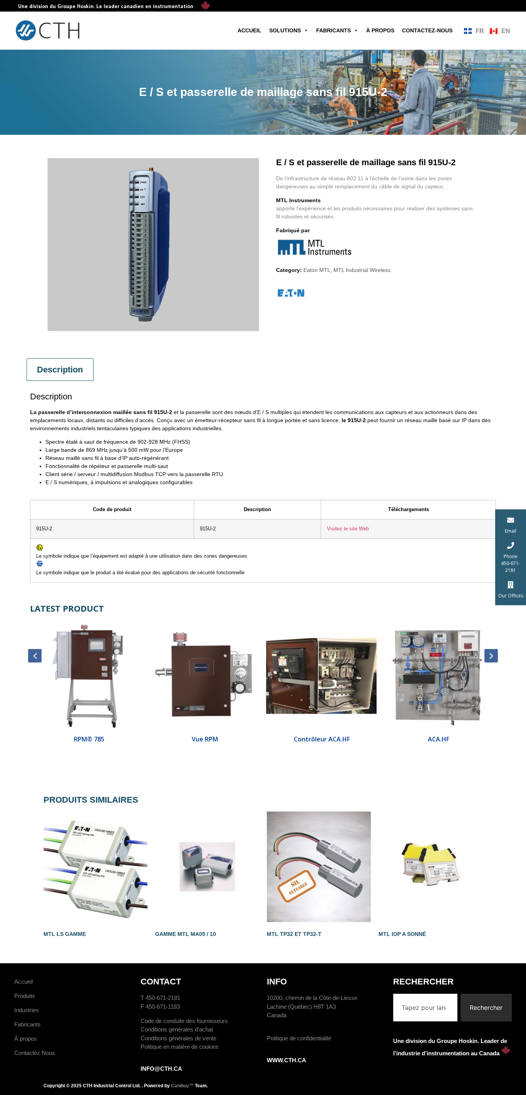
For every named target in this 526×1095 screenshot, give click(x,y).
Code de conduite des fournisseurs (184, 1021)
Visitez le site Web (348, 529)
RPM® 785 (88, 739)
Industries (26, 1010)
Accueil (249, 30)
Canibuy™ (182, 1085)
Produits (24, 996)
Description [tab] (60, 369)
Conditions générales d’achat (177, 1029)
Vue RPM (205, 739)
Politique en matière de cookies (180, 1046)
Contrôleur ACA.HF (321, 739)
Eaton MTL (316, 270)
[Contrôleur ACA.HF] (321, 676)
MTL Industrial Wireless (361, 270)
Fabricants (333, 30)
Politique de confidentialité (299, 1038)
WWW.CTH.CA (286, 1060)
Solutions (285, 30)
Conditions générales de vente (178, 1038)
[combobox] (425, 1007)
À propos (380, 30)
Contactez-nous (427, 30)
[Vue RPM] (205, 676)
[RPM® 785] (88, 676)
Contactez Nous (34, 1053)
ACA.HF (437, 739)
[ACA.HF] (438, 676)
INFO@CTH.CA (161, 1068)
